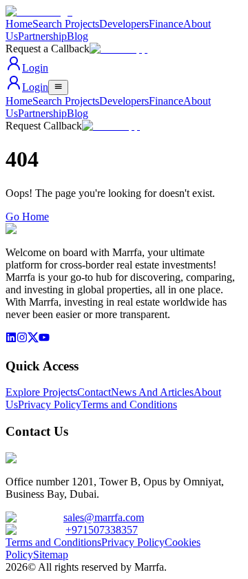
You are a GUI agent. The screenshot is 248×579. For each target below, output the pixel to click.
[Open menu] (58, 87)
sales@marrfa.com (103, 517)
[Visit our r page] (33, 339)
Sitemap (50, 554)
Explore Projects (41, 392)
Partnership (42, 36)
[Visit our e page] (11, 339)
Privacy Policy (49, 404)
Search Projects (65, 24)
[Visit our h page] (44, 339)
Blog (77, 36)
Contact (94, 392)
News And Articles (152, 392)
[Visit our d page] (22, 339)
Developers (124, 24)
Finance (166, 24)
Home (19, 24)
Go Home (27, 216)
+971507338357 (101, 530)
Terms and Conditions (129, 404)
